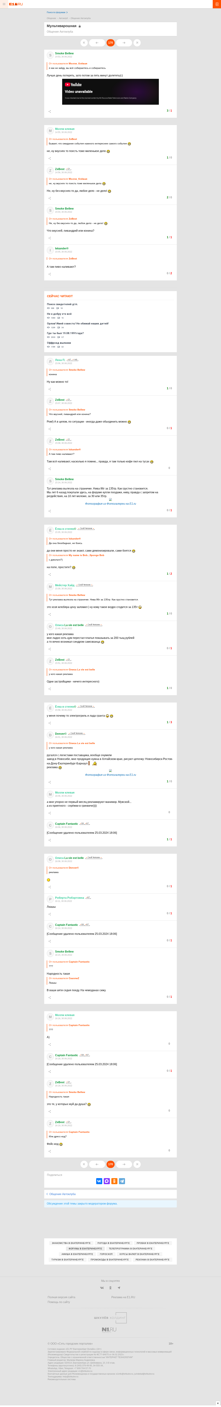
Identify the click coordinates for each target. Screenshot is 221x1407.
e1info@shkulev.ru (124, 1374)
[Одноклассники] (114, 1181)
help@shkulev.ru (70, 1376)
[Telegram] (122, 1181)
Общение (51, 18)
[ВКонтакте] (99, 1181)
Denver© (61, 733)
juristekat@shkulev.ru (144, 1374)
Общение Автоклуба (81, 18)
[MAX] (107, 1181)
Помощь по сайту (59, 1302)
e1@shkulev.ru (85, 1371)
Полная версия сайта (61, 1297)
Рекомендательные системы (62, 1379)
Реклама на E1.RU (123, 1297)
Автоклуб (63, 18)
